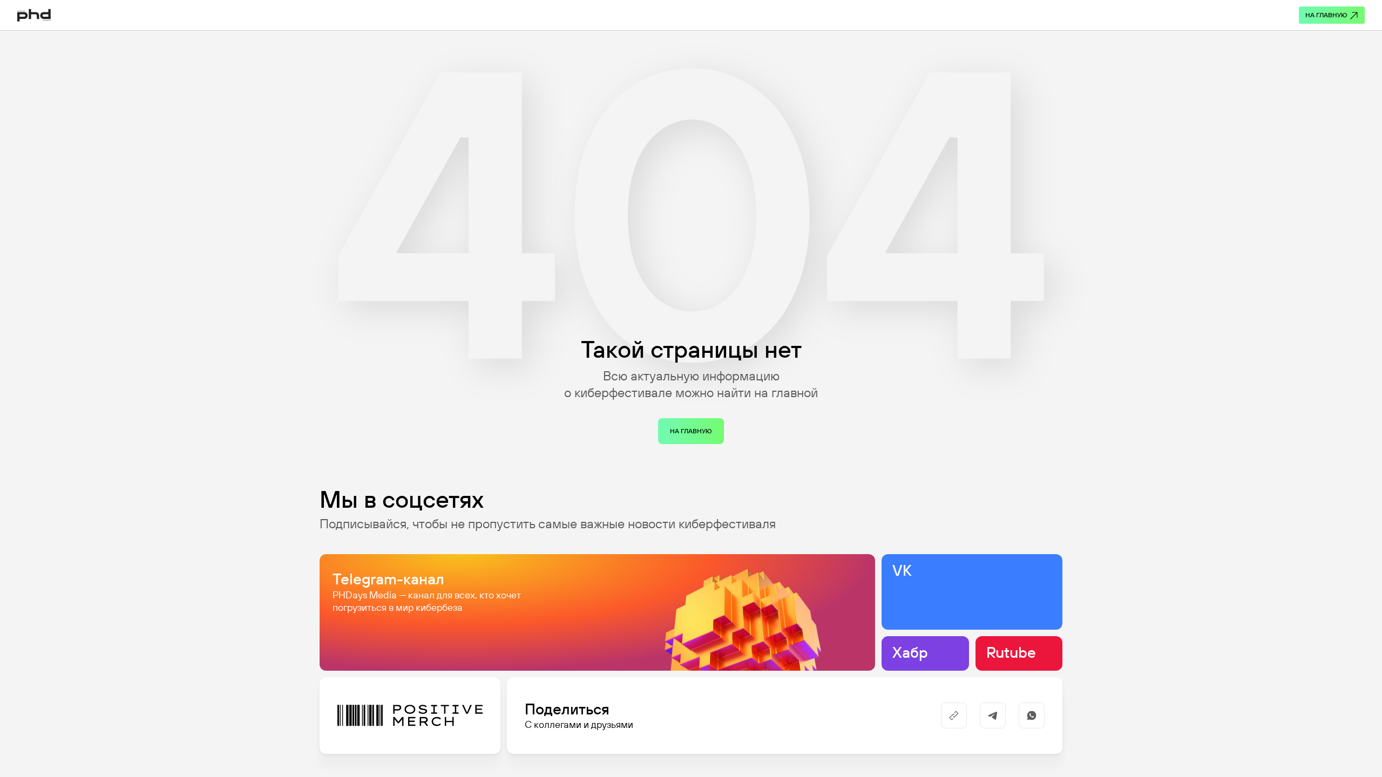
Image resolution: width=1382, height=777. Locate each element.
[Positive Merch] (410, 715)
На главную (1326, 15)
